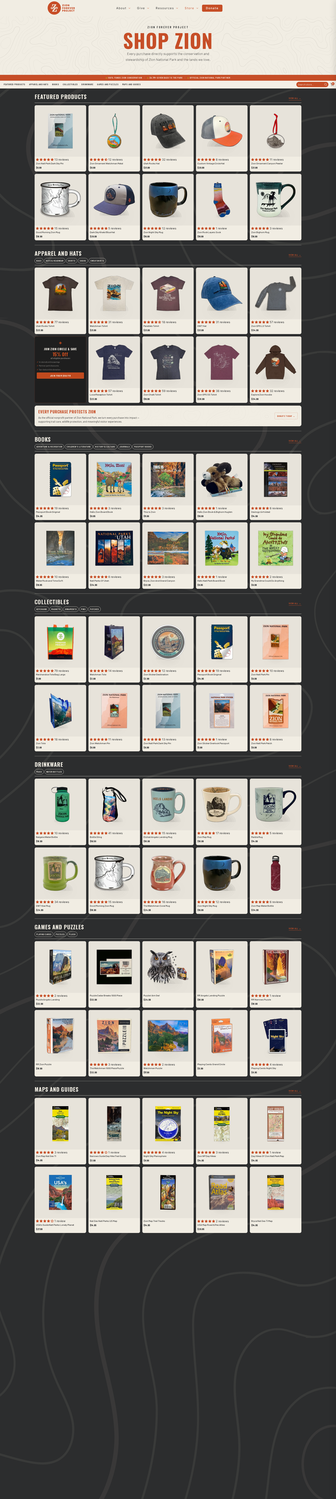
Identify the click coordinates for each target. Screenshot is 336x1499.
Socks (83, 260)
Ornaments (71, 609)
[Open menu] (128, 8)
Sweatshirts (97, 260)
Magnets (55, 609)
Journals (124, 446)
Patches (94, 609)
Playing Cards (43, 934)
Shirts (71, 260)
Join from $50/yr (60, 375)
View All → (295, 98)
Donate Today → (286, 416)
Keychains (41, 609)
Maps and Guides (131, 84)
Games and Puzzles (107, 84)
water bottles (54, 771)
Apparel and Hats (38, 84)
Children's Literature (79, 446)
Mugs (39, 771)
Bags (39, 260)
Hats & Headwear (55, 260)
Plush (72, 934)
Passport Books (143, 446)
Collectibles (70, 84)
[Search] (325, 84)
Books (55, 84)
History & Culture (105, 446)
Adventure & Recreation (49, 446)
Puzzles (60, 934)
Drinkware (87, 84)
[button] (45, 159)
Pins (83, 609)
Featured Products (14, 84)
